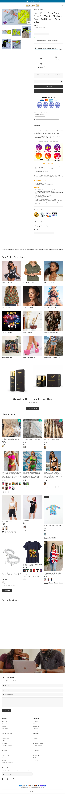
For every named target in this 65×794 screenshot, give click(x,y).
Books (34, 736)
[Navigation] (2, 5)
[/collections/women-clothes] (32, 661)
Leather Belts (35, 738)
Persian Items (4, 750)
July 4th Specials (5, 736)
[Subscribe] (30, 774)
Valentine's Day (36, 726)
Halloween (4, 726)
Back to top (32, 791)
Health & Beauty (5, 748)
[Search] (57, 5)
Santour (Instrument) (37, 748)
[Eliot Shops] (32, 5)
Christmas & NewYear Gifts (7, 762)
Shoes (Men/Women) (6, 755)
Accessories (4, 743)
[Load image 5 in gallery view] (16, 44)
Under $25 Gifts (5, 728)
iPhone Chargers (5, 738)
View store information (40, 115)
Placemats (4, 760)
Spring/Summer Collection (38, 743)
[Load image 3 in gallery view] (26, 32)
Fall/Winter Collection (37, 745)
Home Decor (35, 721)
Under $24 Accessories (6, 731)
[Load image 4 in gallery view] (6, 44)
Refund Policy (36, 755)
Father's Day (35, 731)
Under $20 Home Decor (7, 733)
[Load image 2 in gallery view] (16, 32)
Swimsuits (4, 752)
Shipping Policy (36, 757)
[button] (48, 222)
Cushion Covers (5, 757)
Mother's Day (35, 728)
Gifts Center (4, 721)
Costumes (35, 752)
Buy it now (48, 91)
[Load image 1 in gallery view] (6, 32)
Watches (35, 723)
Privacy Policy (36, 760)
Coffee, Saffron (36, 750)
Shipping (35, 27)
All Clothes (4, 740)
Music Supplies (36, 733)
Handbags (35, 740)
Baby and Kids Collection (7, 745)
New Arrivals (4, 723)
